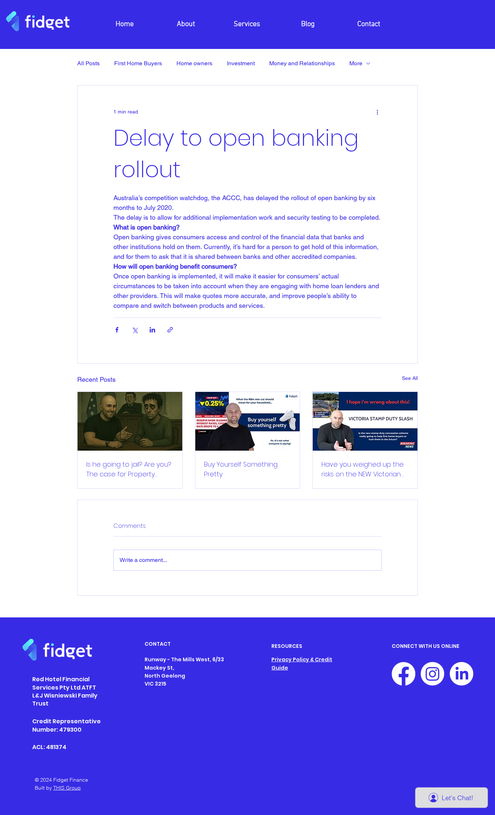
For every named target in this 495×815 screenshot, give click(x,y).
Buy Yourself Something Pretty (241, 469)
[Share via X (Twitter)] (134, 329)
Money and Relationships (302, 63)
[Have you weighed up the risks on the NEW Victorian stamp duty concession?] (365, 421)
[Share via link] (170, 329)
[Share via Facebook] (116, 329)
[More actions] (377, 111)
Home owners (194, 63)
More (355, 63)
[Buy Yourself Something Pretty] (247, 421)
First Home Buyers (138, 63)
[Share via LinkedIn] (152, 329)
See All (410, 378)
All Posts (88, 63)
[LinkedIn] (461, 674)
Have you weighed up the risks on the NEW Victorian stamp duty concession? (362, 469)
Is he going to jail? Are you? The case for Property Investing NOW (128, 469)
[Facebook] (403, 674)
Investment (241, 63)
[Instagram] (432, 674)
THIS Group (67, 788)
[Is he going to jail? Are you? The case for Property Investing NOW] (130, 421)
